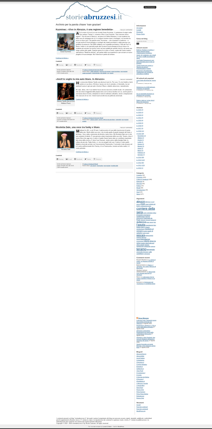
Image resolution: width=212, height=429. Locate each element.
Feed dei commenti (142, 409)
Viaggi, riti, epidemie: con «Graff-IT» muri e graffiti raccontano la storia (146, 56)
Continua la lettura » (62, 58)
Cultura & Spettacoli (89, 69)
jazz (154, 222)
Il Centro (139, 375)
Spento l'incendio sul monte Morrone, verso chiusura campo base (145, 346)
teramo (111, 73)
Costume (139, 175)
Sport (138, 192)
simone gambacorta (142, 245)
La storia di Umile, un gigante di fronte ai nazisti (146, 261)
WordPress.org (140, 411)
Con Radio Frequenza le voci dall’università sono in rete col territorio (145, 62)
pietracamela (149, 235)
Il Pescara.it (139, 379)
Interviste (96, 69)
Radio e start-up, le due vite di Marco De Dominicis (145, 101)
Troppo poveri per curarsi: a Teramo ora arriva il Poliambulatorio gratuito (144, 67)
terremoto (151, 249)
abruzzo (140, 201)
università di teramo (142, 252)
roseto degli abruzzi (147, 243)
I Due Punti (139, 371)
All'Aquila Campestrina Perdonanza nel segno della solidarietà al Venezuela (144, 332)
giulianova (141, 222)
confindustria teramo (145, 206)
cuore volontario (148, 213)
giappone (143, 220)
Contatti (138, 30)
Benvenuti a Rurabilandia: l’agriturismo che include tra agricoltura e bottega (144, 72)
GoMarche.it (140, 369)
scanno (84, 121)
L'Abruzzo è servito (142, 383)
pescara (140, 235)
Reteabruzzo (140, 396)
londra (138, 227)
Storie (138, 194)
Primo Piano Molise (142, 394)
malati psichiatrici (86, 73)
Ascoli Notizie (140, 358)
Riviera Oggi (140, 398)
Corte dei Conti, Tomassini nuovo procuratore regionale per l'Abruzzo (146, 322)
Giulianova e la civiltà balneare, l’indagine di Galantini (145, 87)
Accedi (138, 405)
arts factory (93, 165)
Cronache (139, 177)
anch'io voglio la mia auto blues (106, 119)
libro (154, 225)
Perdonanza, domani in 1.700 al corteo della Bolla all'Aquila (146, 326)
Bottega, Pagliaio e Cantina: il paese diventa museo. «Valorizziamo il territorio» (145, 51)
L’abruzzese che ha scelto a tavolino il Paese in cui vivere (145, 278)
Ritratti (101, 69)
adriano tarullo (94, 119)
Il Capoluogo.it (140, 373)
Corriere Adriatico (141, 364)
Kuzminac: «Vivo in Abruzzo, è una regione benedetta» (84, 29)
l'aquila (140, 224)
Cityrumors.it (140, 362)
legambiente (149, 225)
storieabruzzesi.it (94, 12)
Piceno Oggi (140, 390)
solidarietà (147, 246)
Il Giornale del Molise (142, 377)
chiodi (146, 204)
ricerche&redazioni (143, 239)
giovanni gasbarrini (151, 220)
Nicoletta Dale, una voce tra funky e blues (78, 127)
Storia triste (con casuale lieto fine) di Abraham (145, 273)
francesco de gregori (105, 71)
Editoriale (139, 181)
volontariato (147, 253)
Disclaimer (139, 32)
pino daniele (103, 73)
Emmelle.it (139, 366)
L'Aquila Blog (140, 385)
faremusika (100, 165)
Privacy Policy (140, 34)
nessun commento (126, 30)
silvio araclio (140, 245)
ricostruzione (139, 241)
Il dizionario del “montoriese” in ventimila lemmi (145, 283)
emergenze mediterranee (143, 215)
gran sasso (150, 222)
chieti (142, 204)
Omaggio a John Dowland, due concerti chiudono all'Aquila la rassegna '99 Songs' (145, 339)
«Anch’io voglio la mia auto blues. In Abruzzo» (80, 79)
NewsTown (139, 387)
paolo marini (146, 233)
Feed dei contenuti (142, 407)
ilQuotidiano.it (140, 381)
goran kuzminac (115, 71)
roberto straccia (150, 241)
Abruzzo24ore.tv (141, 354)
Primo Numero (140, 392)
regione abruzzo (141, 237)
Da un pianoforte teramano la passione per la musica (145, 94)
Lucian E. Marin (107, 426)
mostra (145, 231)
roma (138, 243)
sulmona (153, 246)
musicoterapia (96, 73)
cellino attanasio (94, 71)
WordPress (121, 426)
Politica (138, 186)
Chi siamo (139, 28)
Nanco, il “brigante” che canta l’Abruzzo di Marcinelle (146, 266)
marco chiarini (145, 227)
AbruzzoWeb (140, 356)
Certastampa (140, 360)
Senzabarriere (140, 190)
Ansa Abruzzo (143, 318)
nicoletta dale (114, 165)
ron (108, 73)
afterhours (148, 201)
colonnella (118, 119)
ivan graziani (124, 71)
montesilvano (140, 229)
